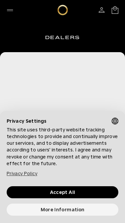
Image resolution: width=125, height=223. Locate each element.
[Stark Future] (62, 10)
